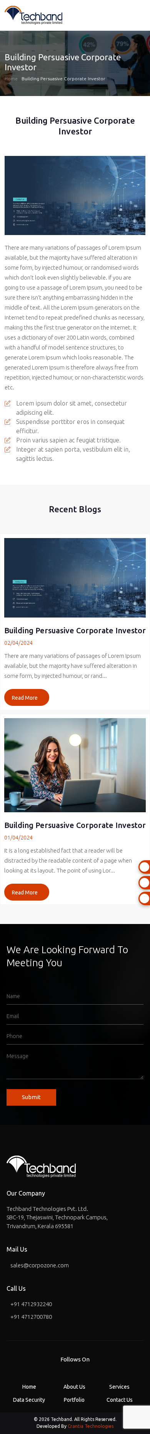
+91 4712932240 (31, 1304)
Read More (25, 698)
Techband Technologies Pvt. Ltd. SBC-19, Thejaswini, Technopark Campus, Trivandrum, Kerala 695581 (57, 1217)
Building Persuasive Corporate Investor (63, 78)
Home (11, 78)
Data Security (29, 1400)
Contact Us (120, 1400)
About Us (74, 1387)
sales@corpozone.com (39, 1265)
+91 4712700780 (31, 1316)
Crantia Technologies (90, 1426)
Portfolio (74, 1400)
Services (119, 1387)
